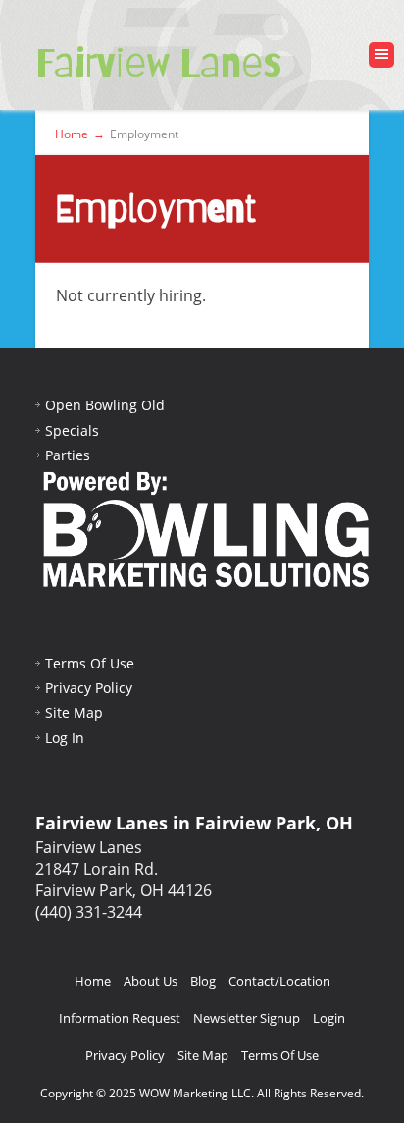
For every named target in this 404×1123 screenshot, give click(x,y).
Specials (72, 430)
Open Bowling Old (105, 405)
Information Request (119, 1018)
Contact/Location (279, 980)
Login (329, 1018)
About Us (150, 980)
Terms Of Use (89, 663)
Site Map (74, 712)
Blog (203, 980)
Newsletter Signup (246, 1018)
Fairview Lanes (158, 62)
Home (93, 980)
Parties (67, 455)
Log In (64, 737)
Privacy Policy (88, 687)
